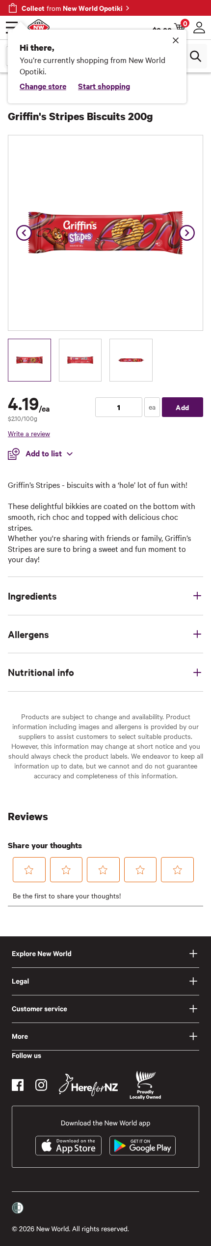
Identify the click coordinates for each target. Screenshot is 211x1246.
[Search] (195, 56)
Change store (43, 85)
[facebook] (18, 1085)
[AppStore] (68, 1145)
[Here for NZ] (88, 1085)
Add (182, 407)
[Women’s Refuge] (18, 1208)
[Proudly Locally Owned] (145, 1085)
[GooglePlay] (142, 1145)
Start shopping (104, 85)
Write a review (29, 433)
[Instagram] (41, 1085)
